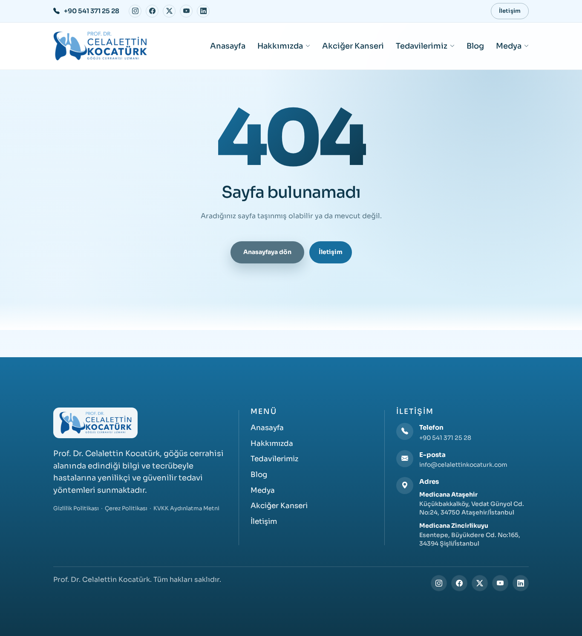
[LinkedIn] (203, 11)
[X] (169, 11)
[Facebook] (152, 11)
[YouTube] (186, 11)
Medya (508, 46)
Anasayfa (227, 46)
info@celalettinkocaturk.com (463, 464)
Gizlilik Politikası (76, 508)
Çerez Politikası (126, 508)
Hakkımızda (280, 46)
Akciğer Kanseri (353, 46)
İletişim (510, 10)
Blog (475, 46)
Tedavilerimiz (421, 46)
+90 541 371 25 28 (445, 438)
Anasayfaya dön (267, 252)
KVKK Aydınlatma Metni (186, 508)
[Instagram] (135, 11)
